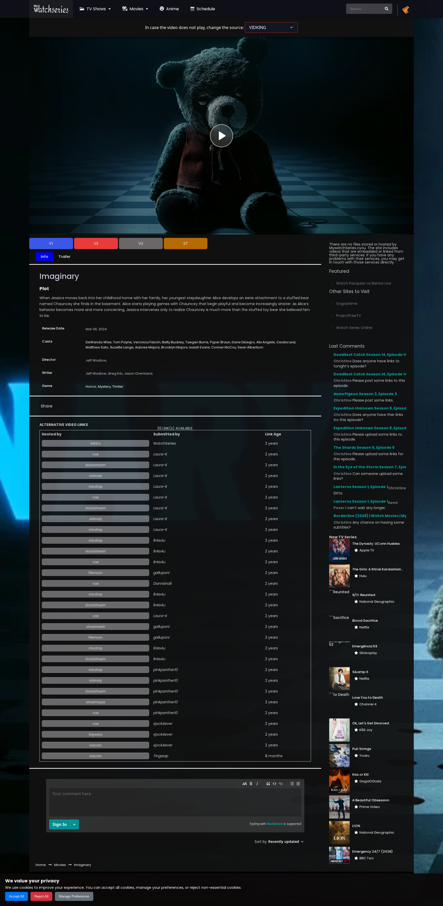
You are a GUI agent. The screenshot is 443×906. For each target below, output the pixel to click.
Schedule (205, 9)
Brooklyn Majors (174, 347)
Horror (91, 386)
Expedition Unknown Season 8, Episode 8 (373, 408)
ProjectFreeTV (348, 315)
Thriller (117, 386)
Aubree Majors (147, 347)
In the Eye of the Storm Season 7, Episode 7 (375, 467)
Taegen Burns (196, 342)
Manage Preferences (74, 896)
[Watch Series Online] (51, 11)
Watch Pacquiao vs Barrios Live (363, 283)
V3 (140, 243)
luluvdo (95, 745)
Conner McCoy (223, 347)
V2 (96, 243)
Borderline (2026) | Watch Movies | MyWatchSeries (383, 515)
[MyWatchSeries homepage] (405, 10)
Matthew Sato (97, 347)
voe (96, 454)
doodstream (95, 465)
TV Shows (96, 9)
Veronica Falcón (146, 342)
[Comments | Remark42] (175, 813)
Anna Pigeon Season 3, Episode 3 (365, 393)
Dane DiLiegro (243, 342)
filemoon (95, 572)
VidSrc (95, 443)
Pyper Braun (220, 342)
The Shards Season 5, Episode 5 (364, 447)
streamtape (95, 702)
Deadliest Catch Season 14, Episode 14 (370, 354)
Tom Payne (122, 342)
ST (185, 243)
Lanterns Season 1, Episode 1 (361, 486)
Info (44, 256)
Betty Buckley (173, 342)
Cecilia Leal (285, 342)
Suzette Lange (122, 347)
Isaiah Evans (199, 347)
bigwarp (96, 734)
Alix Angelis (265, 342)
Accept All (16, 896)
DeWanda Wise (99, 342)
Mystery (104, 386)
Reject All (41, 896)
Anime (172, 9)
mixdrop (96, 486)
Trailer (64, 256)
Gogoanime (346, 303)
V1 (51, 243)
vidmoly (95, 475)
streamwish (95, 626)
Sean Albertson (250, 347)
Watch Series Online (354, 327)
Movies (135, 9)
